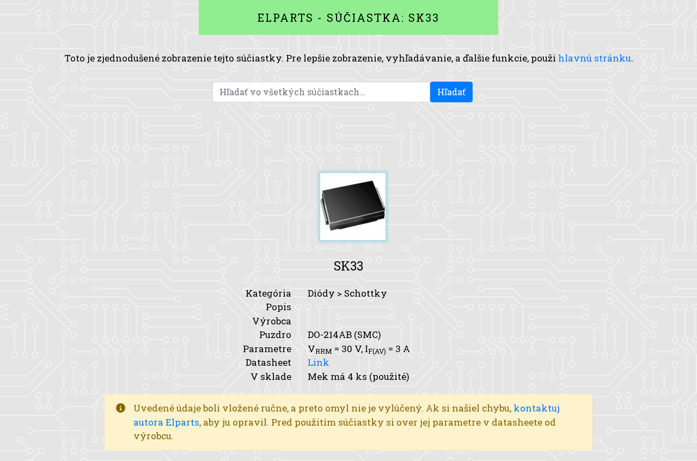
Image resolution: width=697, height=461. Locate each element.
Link (318, 362)
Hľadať (451, 91)
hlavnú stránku (594, 58)
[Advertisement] (348, 137)
